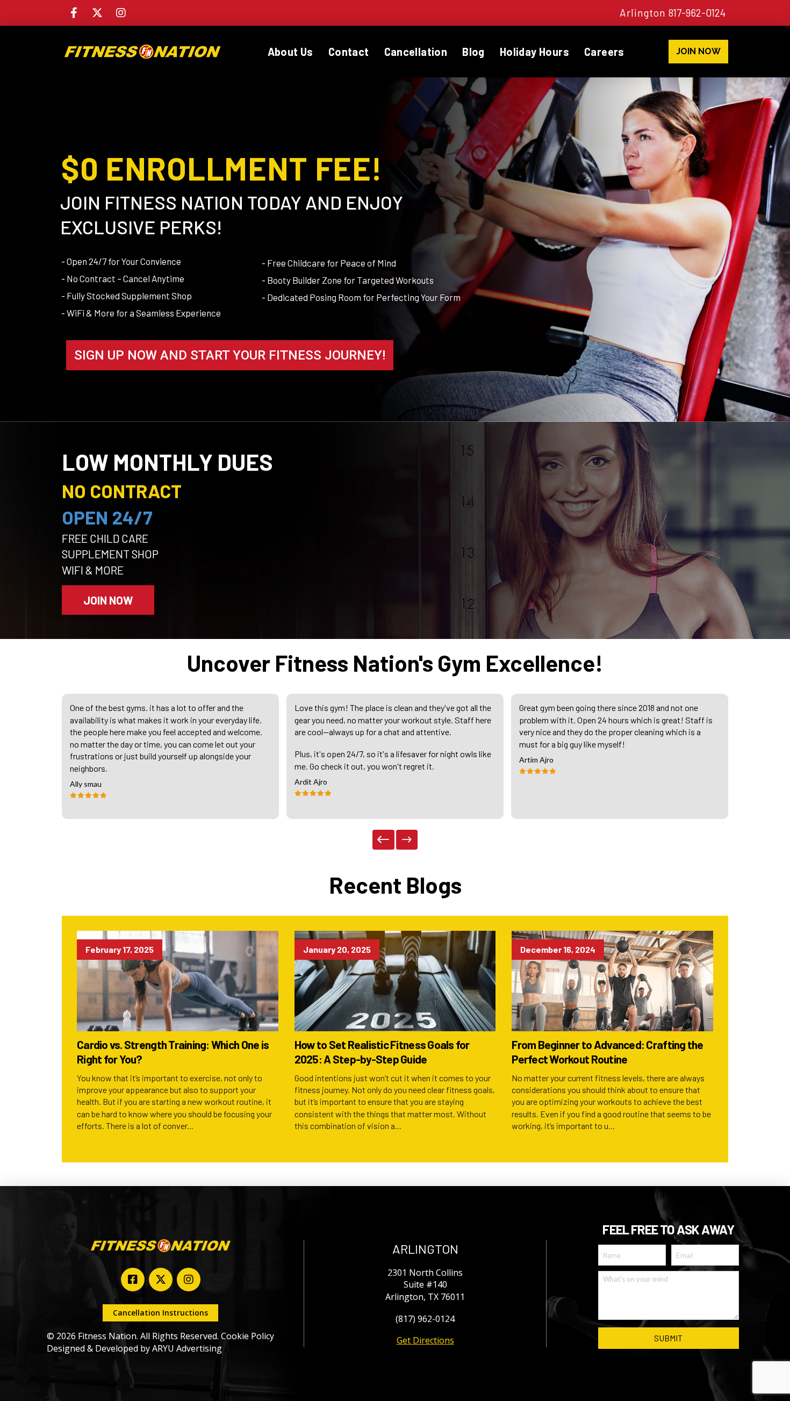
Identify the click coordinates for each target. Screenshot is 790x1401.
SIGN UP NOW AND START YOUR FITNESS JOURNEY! (229, 355)
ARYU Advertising (187, 1348)
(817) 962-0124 (425, 1319)
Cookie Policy (247, 1336)
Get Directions (425, 1340)
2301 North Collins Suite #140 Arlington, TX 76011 (425, 1285)
